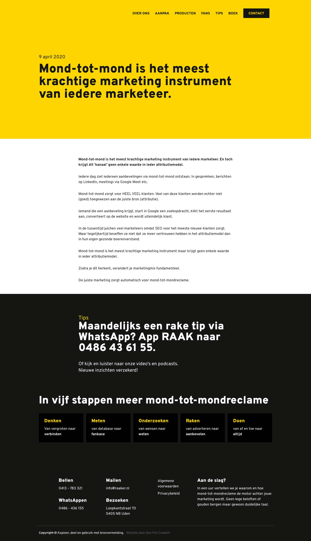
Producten (185, 13)
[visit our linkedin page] (263, 533)
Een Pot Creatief (158, 533)
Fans (205, 13)
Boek (233, 13)
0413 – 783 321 (70, 488)
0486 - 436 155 (71, 508)
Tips (219, 13)
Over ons (141, 13)
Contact (256, 13)
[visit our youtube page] (256, 533)
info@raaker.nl (117, 488)
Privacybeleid (169, 493)
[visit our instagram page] (269, 533)
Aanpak (162, 13)
